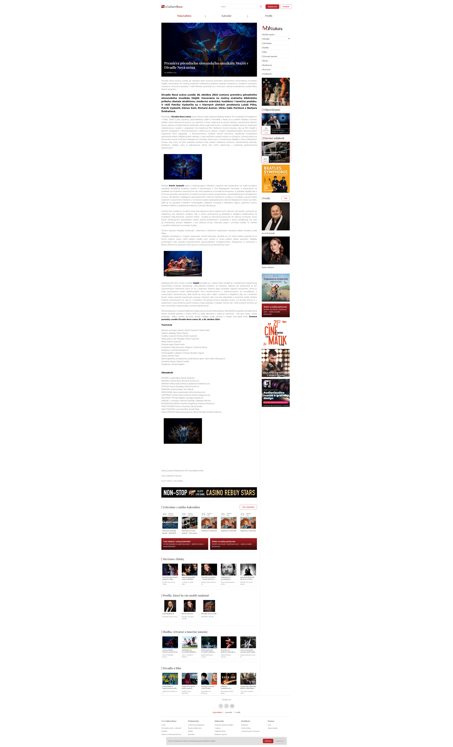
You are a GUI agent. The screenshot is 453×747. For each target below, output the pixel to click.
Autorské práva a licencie (250, 731)
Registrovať (272, 6)
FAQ (269, 725)
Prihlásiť (286, 6)
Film (264, 52)
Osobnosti (267, 74)
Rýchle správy (268, 34)
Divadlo (265, 39)
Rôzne (265, 60)
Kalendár (226, 15)
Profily (269, 15)
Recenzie (266, 69)
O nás (163, 725)
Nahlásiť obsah (220, 731)
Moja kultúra (184, 15)
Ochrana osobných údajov (224, 725)
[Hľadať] (261, 6)
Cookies (218, 728)
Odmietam (279, 741)
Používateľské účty (195, 728)
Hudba (265, 47)
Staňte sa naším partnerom (171, 734)
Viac (285, 198)
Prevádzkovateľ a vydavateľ (171, 728)
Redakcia (244, 725)
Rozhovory (267, 65)
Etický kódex (246, 728)
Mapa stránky (273, 728)
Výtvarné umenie (269, 56)
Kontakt (164, 731)
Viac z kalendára (248, 507)
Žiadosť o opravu (221, 734)
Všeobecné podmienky (196, 725)
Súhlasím (268, 741)
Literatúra (267, 43)
